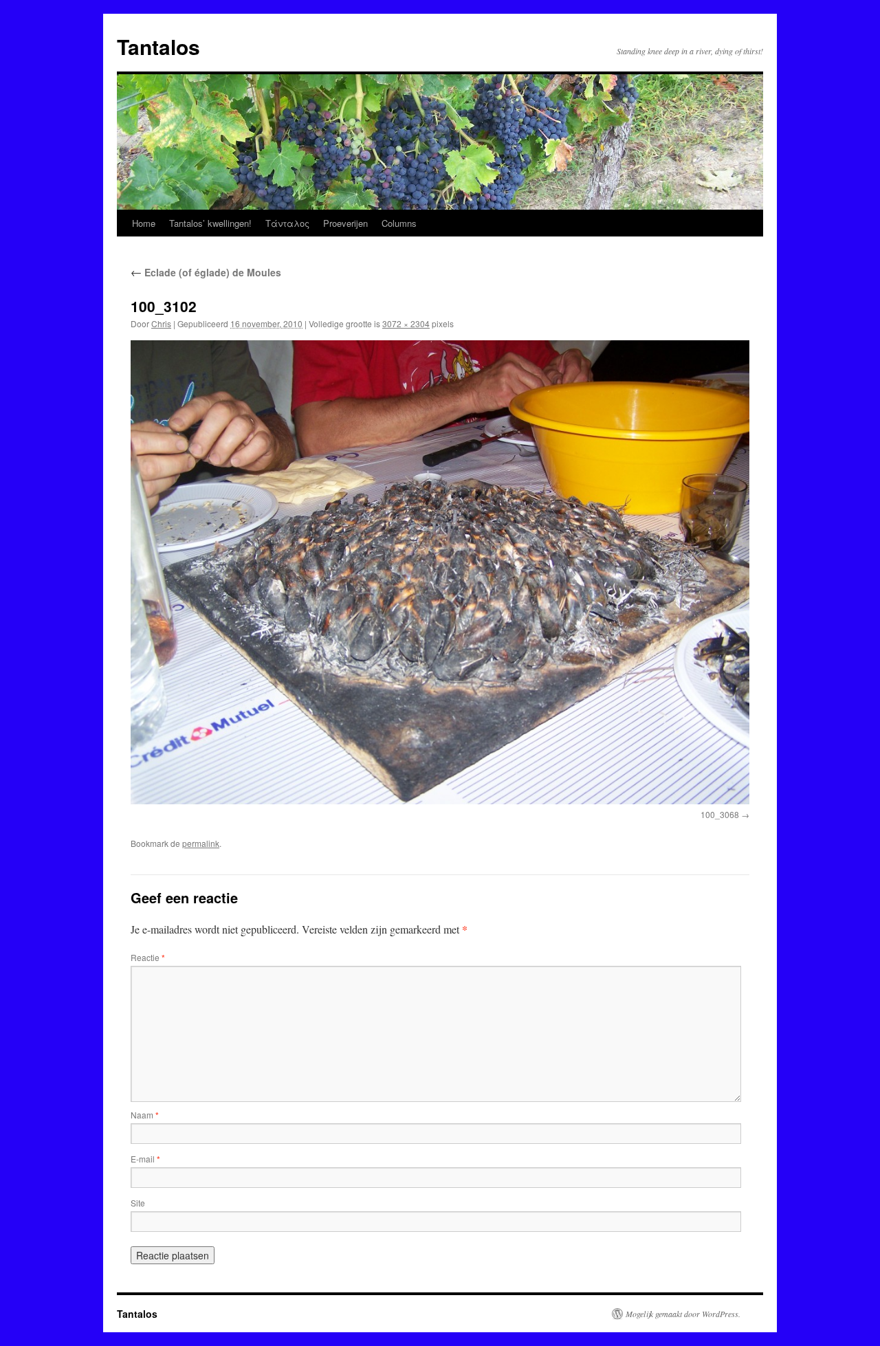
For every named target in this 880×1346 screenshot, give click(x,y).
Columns (399, 223)
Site (138, 1203)
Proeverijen (345, 223)
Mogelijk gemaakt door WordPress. (683, 1313)
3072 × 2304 (406, 323)
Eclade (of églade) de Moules (206, 272)
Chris (161, 323)
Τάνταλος (287, 223)
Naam (145, 1115)
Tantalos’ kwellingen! (210, 223)
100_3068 (720, 814)
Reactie (148, 957)
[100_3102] (440, 572)
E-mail (145, 1159)
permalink (200, 843)
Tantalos (158, 46)
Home (143, 223)
